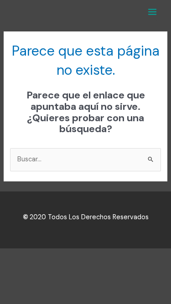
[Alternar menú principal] (152, 11)
